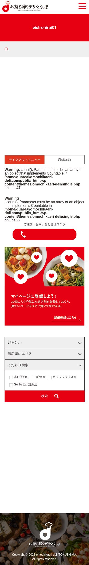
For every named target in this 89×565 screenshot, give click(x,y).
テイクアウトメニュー (25, 160)
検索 (44, 396)
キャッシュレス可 (64, 377)
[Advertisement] (44, 104)
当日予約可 (21, 377)
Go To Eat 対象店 (25, 384)
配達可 (40, 377)
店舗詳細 (64, 160)
